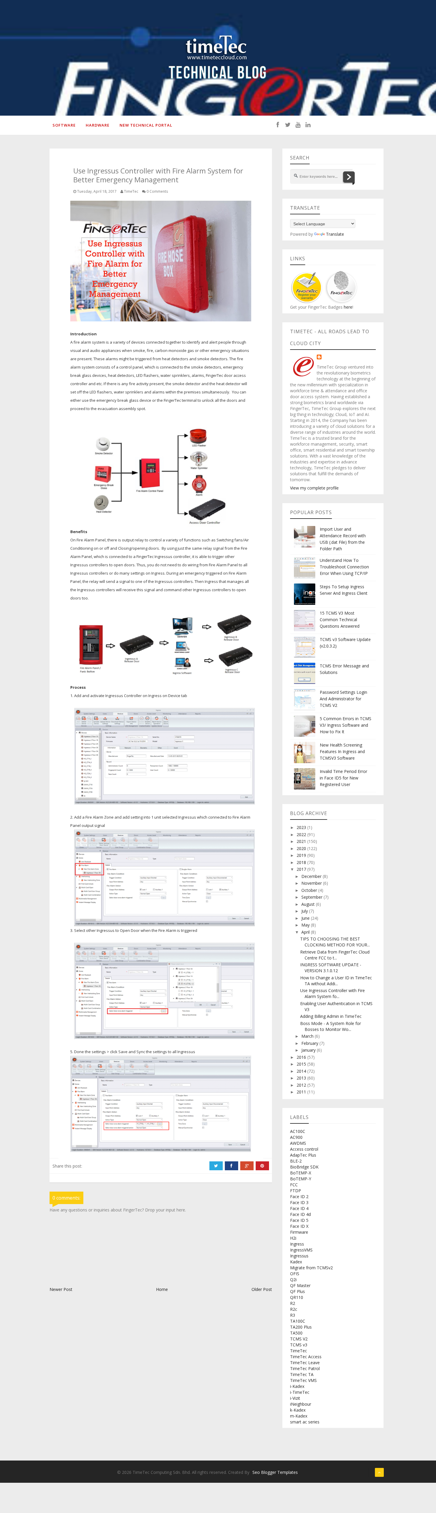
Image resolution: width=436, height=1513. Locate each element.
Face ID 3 (299, 1202)
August (308, 904)
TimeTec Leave (305, 1362)
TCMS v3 (298, 1345)
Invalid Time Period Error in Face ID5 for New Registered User (343, 778)
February (310, 1043)
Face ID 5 (299, 1220)
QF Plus (297, 1291)
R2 (292, 1303)
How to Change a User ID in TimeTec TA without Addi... (336, 980)
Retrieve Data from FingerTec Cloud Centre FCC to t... (335, 955)
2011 (302, 1092)
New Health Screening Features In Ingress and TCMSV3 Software (342, 751)
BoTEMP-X (300, 1173)
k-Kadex (297, 1410)
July (305, 911)
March (308, 1036)
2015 (302, 1064)
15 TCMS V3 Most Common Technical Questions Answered (339, 619)
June (306, 918)
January (309, 1050)
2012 (302, 1085)
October (309, 890)
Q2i (293, 1279)
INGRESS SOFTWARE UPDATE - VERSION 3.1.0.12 (330, 967)
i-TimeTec (299, 1392)
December (312, 876)
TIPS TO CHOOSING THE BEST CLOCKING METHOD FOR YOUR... (335, 942)
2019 (302, 855)
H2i (293, 1238)
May (306, 925)
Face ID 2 (299, 1196)
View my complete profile (314, 488)
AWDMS (298, 1143)
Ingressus (299, 1256)
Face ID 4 (299, 1208)
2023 (302, 827)
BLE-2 (296, 1161)
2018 (302, 862)
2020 (302, 848)
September (312, 897)
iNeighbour (300, 1404)
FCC (294, 1184)
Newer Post (61, 1289)
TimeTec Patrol (305, 1368)
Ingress (297, 1244)
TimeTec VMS (303, 1380)
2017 (302, 869)
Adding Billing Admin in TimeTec (331, 1016)
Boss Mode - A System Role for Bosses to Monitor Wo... (330, 1026)
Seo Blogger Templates (275, 1472)
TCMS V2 (299, 1339)
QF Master (300, 1285)
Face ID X (299, 1226)
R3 (292, 1315)
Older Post (262, 1289)
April (306, 932)
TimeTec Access (306, 1356)
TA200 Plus (301, 1327)
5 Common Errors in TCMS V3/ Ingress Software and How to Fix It (345, 725)
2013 (302, 1078)
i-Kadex (297, 1386)
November (312, 883)
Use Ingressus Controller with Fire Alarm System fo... (332, 993)
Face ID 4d (300, 1214)
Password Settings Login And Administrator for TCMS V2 (343, 698)
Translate (335, 234)
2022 (302, 834)
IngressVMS (301, 1250)
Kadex (296, 1262)
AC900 (296, 1137)
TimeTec (298, 1350)
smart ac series (304, 1422)
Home (162, 1289)
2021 (302, 841)
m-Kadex (298, 1416)
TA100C (297, 1321)
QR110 (296, 1297)
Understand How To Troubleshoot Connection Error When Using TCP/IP (344, 566)
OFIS (294, 1273)
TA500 (296, 1333)
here (347, 307)
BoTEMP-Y (300, 1179)
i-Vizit (295, 1398)
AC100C (297, 1131)
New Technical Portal (146, 125)
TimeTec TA (302, 1374)
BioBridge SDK (304, 1167)
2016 (302, 1057)
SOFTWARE (64, 125)
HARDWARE (97, 125)
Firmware (299, 1232)
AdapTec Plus (303, 1155)
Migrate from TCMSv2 (311, 1267)
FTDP (295, 1190)
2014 (302, 1071)
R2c (293, 1309)
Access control (304, 1149)
